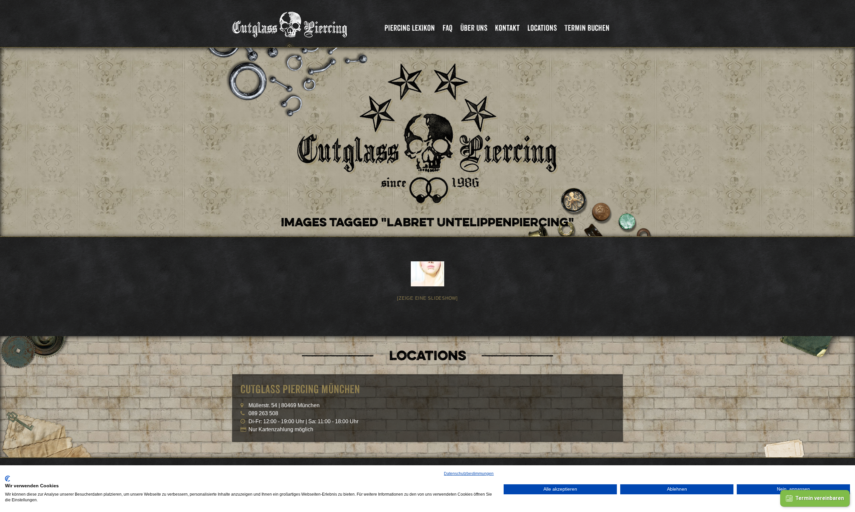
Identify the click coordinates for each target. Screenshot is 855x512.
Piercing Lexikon (409, 28)
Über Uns (473, 28)
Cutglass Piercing (289, 25)
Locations (542, 28)
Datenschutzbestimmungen (469, 473)
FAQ (448, 28)
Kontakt (507, 28)
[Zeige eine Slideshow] (427, 298)
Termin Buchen (587, 28)
